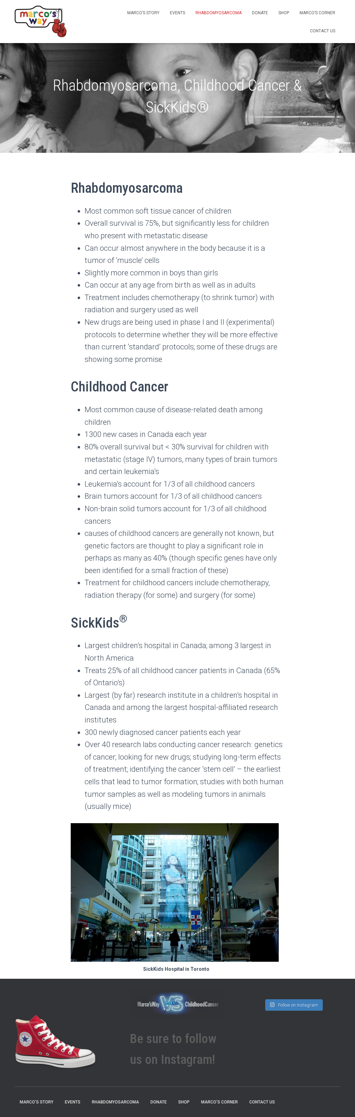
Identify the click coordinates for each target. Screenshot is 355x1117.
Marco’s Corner (317, 12)
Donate (260, 12)
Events (177, 12)
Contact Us (322, 30)
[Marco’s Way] (40, 21)
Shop (283, 12)
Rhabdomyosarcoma (219, 12)
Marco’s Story (143, 12)
